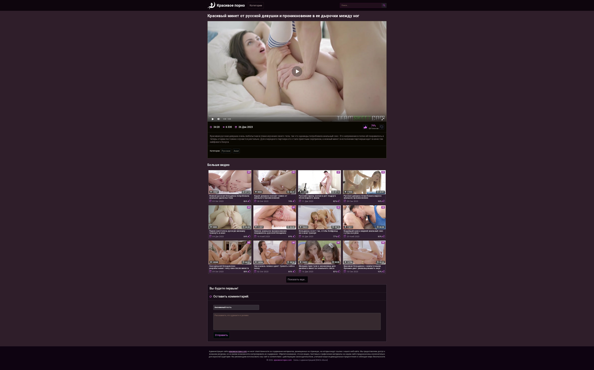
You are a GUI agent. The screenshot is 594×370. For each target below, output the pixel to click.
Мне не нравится (381, 127)
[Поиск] (384, 5)
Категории (256, 5)
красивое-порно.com (238, 351)
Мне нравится (365, 127)
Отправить (221, 335)
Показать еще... (297, 279)
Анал (236, 151)
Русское (226, 151)
